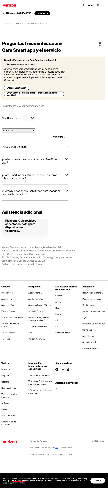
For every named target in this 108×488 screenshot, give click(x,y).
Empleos (5, 375)
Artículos (5, 403)
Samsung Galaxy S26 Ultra (40, 305)
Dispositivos (7, 293)
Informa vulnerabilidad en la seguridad (40, 391)
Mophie (58, 314)
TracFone (5, 339)
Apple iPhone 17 (35, 293)
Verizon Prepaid (8, 311)
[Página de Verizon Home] (9, 5)
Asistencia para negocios (93, 311)
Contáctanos (88, 305)
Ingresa (85, 317)
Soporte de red (89, 342)
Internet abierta (37, 454)
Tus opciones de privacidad (42, 448)
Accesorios (6, 299)
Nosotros (5, 369)
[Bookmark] (100, 44)
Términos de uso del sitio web (59, 454)
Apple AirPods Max (37, 311)
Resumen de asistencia (92, 293)
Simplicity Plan (7, 305)
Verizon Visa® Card (36, 339)
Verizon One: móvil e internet (10, 325)
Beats (58, 308)
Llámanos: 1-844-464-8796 (18, 13)
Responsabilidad (9, 388)
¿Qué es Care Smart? (16, 88)
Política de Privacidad (39, 441)
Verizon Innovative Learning (9, 395)
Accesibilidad (88, 336)
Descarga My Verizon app (93, 323)
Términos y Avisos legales (39, 375)
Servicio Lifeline (89, 330)
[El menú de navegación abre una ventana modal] (104, 5)
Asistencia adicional (35, 105)
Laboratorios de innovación (8, 423)
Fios (30, 332)
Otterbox (59, 295)
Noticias (5, 382)
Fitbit (57, 326)
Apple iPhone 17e (35, 299)
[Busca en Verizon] (84, 5)
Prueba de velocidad (91, 348)
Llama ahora (42, 13)
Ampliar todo (59, 137)
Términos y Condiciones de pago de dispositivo (40, 382)
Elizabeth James (62, 332)
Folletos (5, 409)
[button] (25, 118)
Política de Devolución (92, 299)
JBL (57, 320)
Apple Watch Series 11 (38, 326)
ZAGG (58, 302)
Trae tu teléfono (8, 332)
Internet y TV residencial (12, 317)
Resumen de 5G (8, 415)
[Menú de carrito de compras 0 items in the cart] (97, 5)
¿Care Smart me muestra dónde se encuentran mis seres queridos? (32, 94)
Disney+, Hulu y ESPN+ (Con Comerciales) (38, 318)
